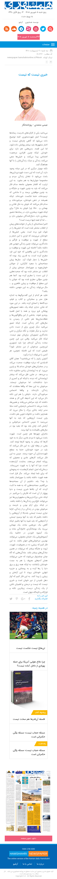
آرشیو (21, 22)
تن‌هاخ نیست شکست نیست (30, 648)
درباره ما (40, 864)
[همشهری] (28, 5)
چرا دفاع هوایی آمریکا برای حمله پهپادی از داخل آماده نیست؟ (29, 664)
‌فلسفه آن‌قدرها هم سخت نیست (29, 719)
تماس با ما (27, 864)
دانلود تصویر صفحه (28, 838)
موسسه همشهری (31, 22)
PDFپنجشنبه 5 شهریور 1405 (28, 36)
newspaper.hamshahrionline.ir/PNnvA (24, 57)
